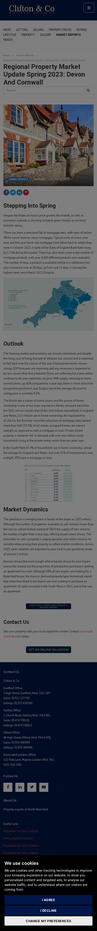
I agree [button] (48, 900)
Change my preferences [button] (48, 921)
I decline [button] (48, 910)
